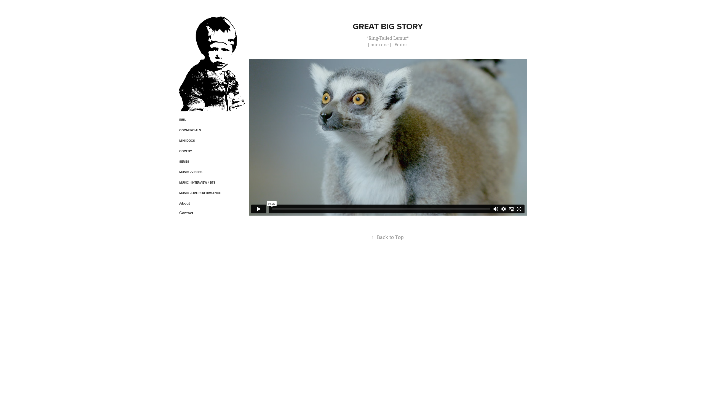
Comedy (185, 151)
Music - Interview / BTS (197, 182)
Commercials (190, 130)
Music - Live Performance (200, 193)
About (184, 203)
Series (184, 161)
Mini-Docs (187, 140)
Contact (186, 213)
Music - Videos (190, 172)
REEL (182, 119)
